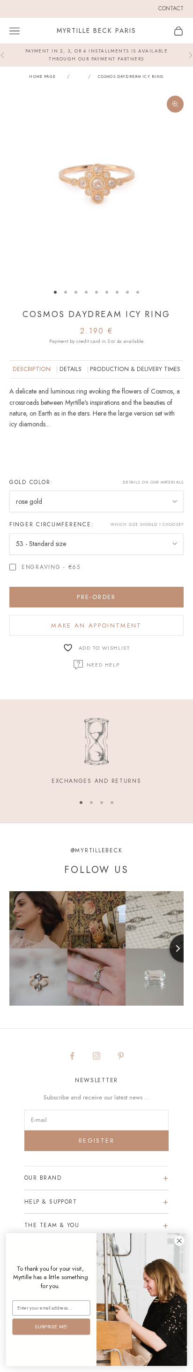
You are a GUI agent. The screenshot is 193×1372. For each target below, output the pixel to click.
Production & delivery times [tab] (135, 369)
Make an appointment (96, 625)
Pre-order (96, 596)
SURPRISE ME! (51, 1326)
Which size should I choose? (147, 524)
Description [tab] (32, 369)
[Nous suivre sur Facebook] (72, 1056)
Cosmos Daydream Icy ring (131, 76)
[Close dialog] (179, 1241)
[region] (96, 752)
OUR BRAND (42, 1178)
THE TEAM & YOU (51, 1225)
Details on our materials (153, 482)
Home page (42, 76)
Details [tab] (70, 369)
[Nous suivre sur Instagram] (96, 1056)
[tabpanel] (96, 426)
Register (96, 1140)
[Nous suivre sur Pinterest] (121, 1056)
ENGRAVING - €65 (51, 567)
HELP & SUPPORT (50, 1202)
